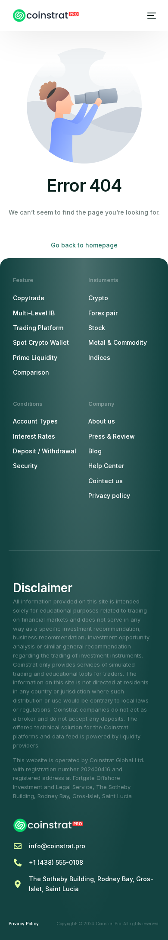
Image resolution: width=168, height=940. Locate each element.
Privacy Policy (24, 923)
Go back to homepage (84, 245)
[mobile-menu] (150, 15)
